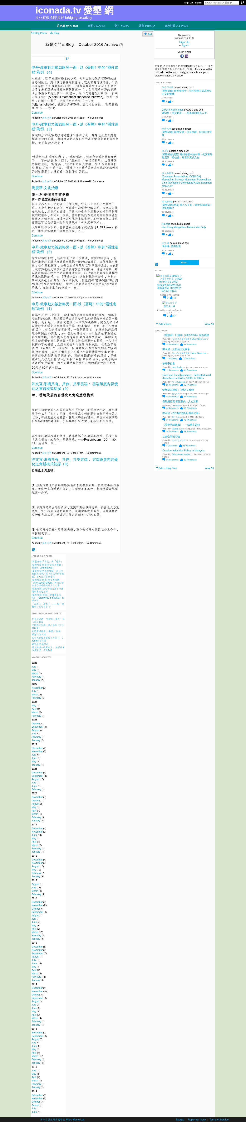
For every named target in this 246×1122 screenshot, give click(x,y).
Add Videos (165, 324)
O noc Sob (174, 294)
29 (172, 431)
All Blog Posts (39, 33)
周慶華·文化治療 (45, 188)
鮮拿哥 (165, 150)
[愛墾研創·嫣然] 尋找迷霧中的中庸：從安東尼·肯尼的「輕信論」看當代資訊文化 (187, 156)
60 (190, 384)
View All (209, 324)
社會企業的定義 (171, 436)
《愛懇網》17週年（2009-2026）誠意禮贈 (185, 335)
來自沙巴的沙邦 (178, 440)
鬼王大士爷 (169, 306)
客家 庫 (165, 242)
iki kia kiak (167, 201)
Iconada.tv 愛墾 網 (75, 10)
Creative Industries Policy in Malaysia (183, 450)
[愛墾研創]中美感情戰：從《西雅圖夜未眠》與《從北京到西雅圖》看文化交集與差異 (48, 573)
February (36, 676)
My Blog (54, 33)
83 (189, 445)
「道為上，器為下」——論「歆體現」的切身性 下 (48, 605)
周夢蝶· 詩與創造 (171, 246)
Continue (37, 112)
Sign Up (188, 2)
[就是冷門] (37, 53)
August (35, 730)
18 (172, 344)
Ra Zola (166, 223)
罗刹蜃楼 (176, 405)
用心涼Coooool (178, 381)
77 (172, 419)
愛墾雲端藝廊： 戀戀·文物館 (46, 631)
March (35, 673)
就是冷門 (47, 117)
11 (172, 370)
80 (190, 459)
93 (172, 396)
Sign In (198, 2)
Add (150, 34)
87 (174, 315)
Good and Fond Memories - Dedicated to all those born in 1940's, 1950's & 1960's (186, 377)
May (34, 669)
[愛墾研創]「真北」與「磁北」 (47, 561)
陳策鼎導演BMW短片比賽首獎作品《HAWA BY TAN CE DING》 (169, 288)
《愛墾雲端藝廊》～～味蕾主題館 (181, 424)
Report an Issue (197, 1119)
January (36, 679)
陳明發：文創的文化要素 (176, 349)
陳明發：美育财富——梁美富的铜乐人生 (184, 113)
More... (184, 262)
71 (189, 358)
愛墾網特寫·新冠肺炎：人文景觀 (180, 401)
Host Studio (177, 367)
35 (172, 459)
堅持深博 (166, 128)
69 (190, 408)
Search (242, 2)
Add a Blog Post (168, 468)
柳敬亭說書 (168, 363)
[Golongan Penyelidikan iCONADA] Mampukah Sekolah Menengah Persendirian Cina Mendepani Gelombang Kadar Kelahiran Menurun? (187, 181)
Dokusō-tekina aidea (173, 109)
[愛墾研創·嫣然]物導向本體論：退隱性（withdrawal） (47, 566)
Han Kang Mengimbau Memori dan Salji (184, 227)
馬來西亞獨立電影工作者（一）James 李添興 (48, 639)
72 (174, 297)
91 (190, 396)
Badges (180, 1119)
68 (190, 431)
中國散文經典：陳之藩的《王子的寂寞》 (48, 626)
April (34, 708)
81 (190, 344)
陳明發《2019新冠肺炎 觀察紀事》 (181, 413)
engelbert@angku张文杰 (174, 311)
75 (190, 419)
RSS (33, 549)
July (34, 666)
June (34, 758)
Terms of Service (219, 1119)
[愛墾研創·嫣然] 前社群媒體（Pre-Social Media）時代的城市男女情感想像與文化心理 (48, 582)
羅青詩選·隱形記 (40, 644)
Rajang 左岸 (177, 428)
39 (172, 384)
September (37, 726)
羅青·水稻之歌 (39, 634)
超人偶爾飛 (167, 173)
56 (190, 370)
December (37, 748)
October (36, 723)
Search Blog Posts (67, 58)
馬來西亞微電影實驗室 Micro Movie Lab (189, 338)
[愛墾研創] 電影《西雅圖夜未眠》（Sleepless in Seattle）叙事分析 (48, 597)
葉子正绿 (176, 416)
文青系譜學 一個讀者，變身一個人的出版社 (48, 620)
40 (172, 408)
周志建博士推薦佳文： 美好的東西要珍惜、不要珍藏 (48, 649)
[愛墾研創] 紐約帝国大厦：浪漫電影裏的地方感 (47, 590)
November (37, 687)
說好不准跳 (167, 87)
